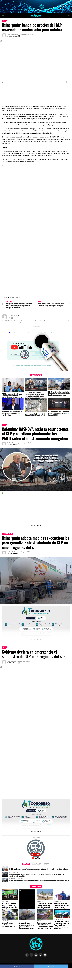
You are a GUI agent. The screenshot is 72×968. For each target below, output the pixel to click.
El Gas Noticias (13, 36)
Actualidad (16, 297)
